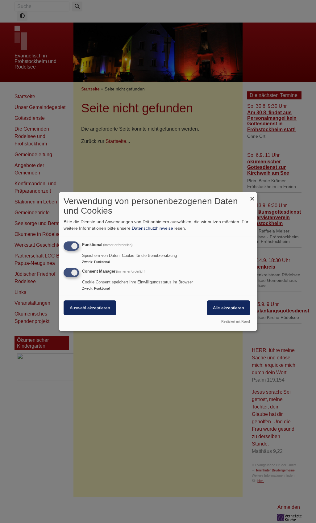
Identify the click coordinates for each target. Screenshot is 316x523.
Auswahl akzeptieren (90, 307)
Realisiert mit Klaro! (235, 321)
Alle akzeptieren (228, 307)
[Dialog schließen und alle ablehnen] (252, 196)
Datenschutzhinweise (152, 228)
